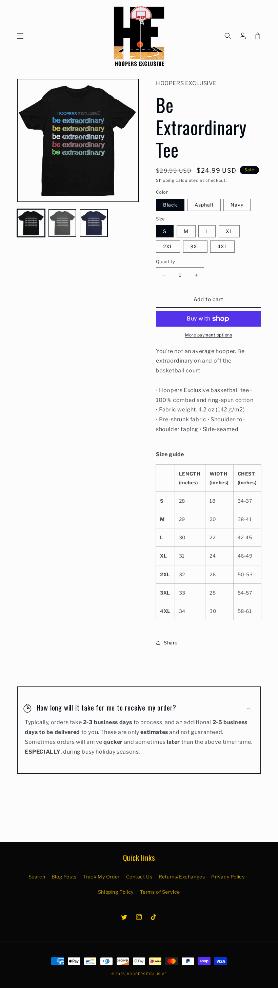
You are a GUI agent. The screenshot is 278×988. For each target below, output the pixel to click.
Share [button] (171, 642)
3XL (195, 246)
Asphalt (204, 205)
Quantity (165, 261)
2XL (168, 246)
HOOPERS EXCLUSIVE (146, 974)
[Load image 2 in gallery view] (62, 223)
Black (170, 205)
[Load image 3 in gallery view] (94, 223)
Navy (237, 205)
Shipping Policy (116, 892)
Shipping (165, 180)
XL (229, 231)
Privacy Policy (227, 876)
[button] (20, 35)
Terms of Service (160, 892)
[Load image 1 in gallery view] (31, 223)
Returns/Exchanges (182, 876)
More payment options (208, 334)
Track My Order (101, 876)
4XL (222, 246)
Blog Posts (64, 876)
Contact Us (139, 876)
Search (36, 876)
